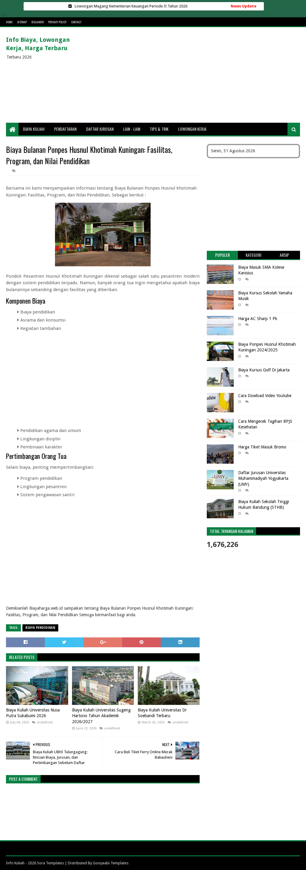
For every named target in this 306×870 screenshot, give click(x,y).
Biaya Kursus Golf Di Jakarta (264, 370)
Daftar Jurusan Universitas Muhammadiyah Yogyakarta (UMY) (263, 478)
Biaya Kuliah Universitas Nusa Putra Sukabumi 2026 (33, 713)
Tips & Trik (159, 129)
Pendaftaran (65, 129)
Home (9, 22)
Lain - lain (131, 129)
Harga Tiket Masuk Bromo (262, 447)
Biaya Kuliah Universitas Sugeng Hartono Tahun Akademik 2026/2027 (101, 716)
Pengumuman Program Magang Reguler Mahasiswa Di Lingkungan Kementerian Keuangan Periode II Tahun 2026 (131, 6)
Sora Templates (50, 863)
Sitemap (22, 22)
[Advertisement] (191, 75)
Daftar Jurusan (100, 129)
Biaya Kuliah (34, 129)
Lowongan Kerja (192, 129)
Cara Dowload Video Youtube (264, 395)
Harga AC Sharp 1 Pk (257, 318)
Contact (76, 22)
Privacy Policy (57, 22)
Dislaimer (37, 22)
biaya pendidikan (40, 627)
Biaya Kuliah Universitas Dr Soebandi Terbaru (162, 713)
